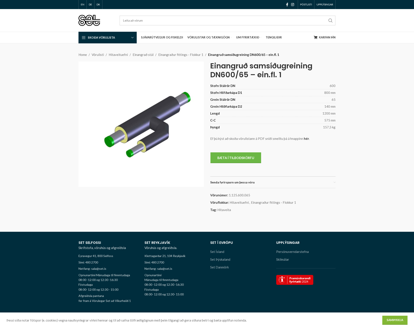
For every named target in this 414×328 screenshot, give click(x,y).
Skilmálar (282, 259)
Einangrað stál (143, 55)
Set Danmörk (219, 267)
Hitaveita (224, 210)
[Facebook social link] (287, 4)
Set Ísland (217, 252)
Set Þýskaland (220, 259)
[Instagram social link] (293, 4)
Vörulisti (98, 55)
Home (82, 55)
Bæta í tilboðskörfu (235, 158)
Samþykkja (395, 320)
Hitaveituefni (118, 55)
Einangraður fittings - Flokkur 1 (180, 55)
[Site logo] (89, 20)
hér (306, 138)
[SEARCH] (331, 20)
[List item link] (108, 262)
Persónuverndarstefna (292, 252)
